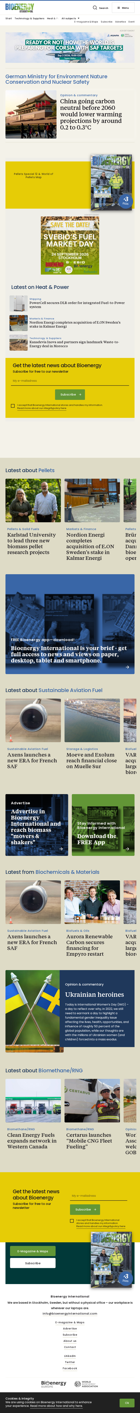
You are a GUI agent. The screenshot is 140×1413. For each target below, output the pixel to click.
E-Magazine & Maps (33, 1251)
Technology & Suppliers (29, 18)
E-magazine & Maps (86, 22)
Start (8, 18)
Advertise (120, 22)
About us (70, 1341)
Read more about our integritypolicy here (41, 408)
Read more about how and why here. (56, 1406)
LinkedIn (70, 1356)
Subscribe (106, 22)
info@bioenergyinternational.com (70, 1313)
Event (132, 22)
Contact (70, 1347)
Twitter (70, 1362)
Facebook (70, 1368)
